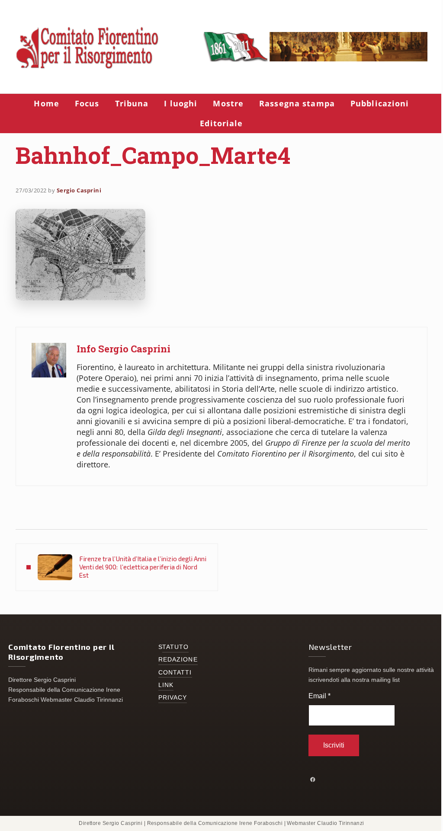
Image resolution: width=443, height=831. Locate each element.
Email (319, 696)
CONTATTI (175, 672)
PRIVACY (172, 697)
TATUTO (175, 647)
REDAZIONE (178, 659)
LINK (165, 685)
